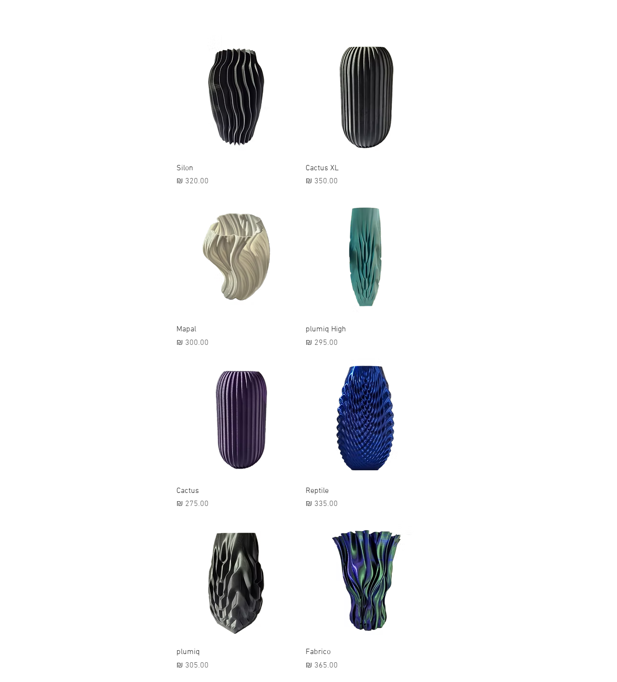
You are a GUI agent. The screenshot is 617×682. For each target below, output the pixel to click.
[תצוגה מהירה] (365, 95)
